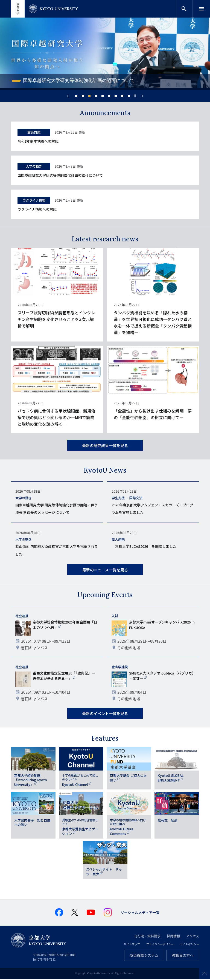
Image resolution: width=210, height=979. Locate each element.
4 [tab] (96, 96)
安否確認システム (144, 955)
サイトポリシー (189, 944)
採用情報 (173, 935)
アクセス (192, 935)
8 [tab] (122, 96)
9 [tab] (129, 96)
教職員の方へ (182, 955)
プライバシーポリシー (160, 944)
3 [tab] (89, 96)
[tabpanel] (105, 54)
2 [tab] (83, 96)
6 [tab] (109, 96)
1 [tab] (76, 96)
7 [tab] (116, 96)
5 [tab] (102, 96)
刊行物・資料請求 (147, 935)
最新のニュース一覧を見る (105, 569)
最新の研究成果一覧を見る (105, 445)
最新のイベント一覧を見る (105, 713)
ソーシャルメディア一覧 (140, 912)
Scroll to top (204, 973)
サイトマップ (132, 944)
